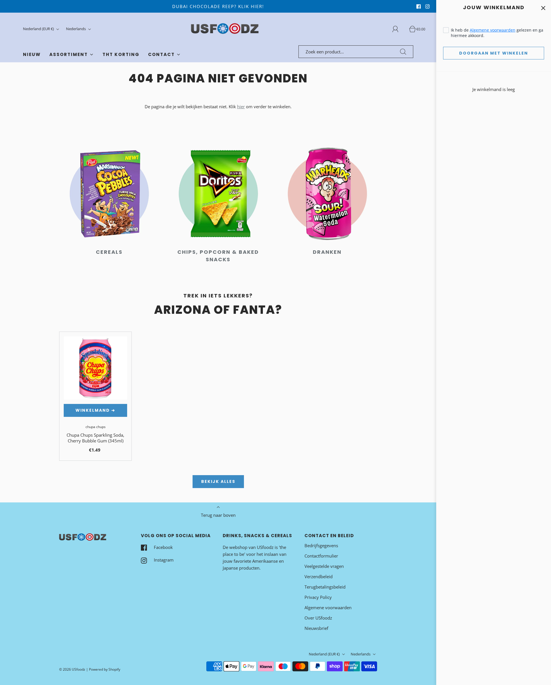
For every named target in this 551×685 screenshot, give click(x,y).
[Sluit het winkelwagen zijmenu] (543, 8)
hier (241, 106)
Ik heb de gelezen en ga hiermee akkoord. (497, 32)
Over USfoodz (318, 618)
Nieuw (32, 54)
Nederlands (76, 28)
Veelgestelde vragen (324, 566)
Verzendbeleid (318, 576)
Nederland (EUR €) (39, 28)
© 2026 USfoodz (72, 669)
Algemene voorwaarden (492, 30)
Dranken (327, 252)
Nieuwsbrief (316, 628)
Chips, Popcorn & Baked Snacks (218, 255)
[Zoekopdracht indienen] (403, 51)
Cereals (109, 252)
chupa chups (96, 426)
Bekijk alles (218, 481)
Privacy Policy (318, 597)
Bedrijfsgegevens (321, 545)
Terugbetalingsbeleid (325, 587)
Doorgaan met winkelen (493, 53)
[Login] (398, 29)
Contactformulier (321, 556)
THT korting (120, 54)
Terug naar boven (218, 515)
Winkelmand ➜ (95, 410)
